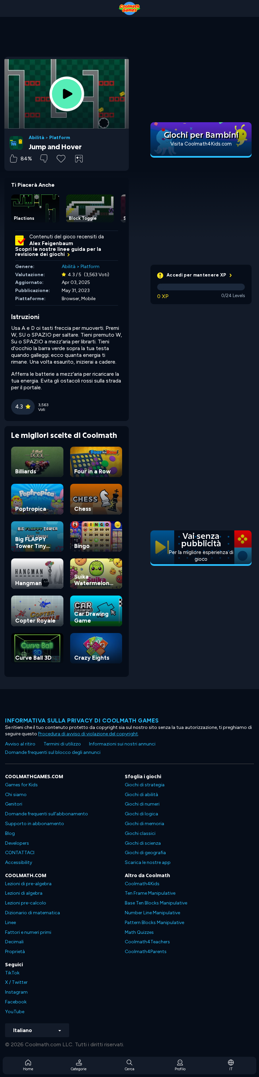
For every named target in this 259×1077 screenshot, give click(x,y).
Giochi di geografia (145, 853)
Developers (17, 843)
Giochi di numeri (142, 804)
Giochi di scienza (143, 843)
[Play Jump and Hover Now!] (67, 94)
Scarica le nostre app (148, 862)
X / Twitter (16, 982)
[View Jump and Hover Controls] (79, 158)
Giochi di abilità (141, 794)
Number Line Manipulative (152, 913)
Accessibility (18, 862)
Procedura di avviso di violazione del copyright (88, 734)
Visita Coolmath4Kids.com (201, 144)
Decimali (14, 942)
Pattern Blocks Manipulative (154, 922)
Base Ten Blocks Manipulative (156, 903)
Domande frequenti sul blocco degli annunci (52, 752)
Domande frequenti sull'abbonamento (46, 814)
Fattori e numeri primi (28, 932)
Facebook (16, 1002)
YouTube (14, 1012)
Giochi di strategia (145, 785)
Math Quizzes (139, 932)
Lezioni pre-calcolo (25, 903)
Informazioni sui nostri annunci (122, 744)
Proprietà (15, 951)
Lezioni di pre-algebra (28, 884)
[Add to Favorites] (61, 158)
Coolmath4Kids (142, 884)
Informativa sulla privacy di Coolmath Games (82, 720)
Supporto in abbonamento (34, 823)
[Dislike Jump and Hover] (43, 158)
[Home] (129, 8)
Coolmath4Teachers (147, 942)
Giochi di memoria (144, 823)
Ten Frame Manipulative (150, 893)
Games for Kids (21, 785)
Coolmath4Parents (146, 951)
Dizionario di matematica (32, 913)
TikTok (12, 973)
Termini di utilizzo (62, 744)
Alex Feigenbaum (51, 243)
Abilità (36, 137)
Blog (10, 833)
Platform (59, 137)
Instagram (16, 992)
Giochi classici (140, 833)
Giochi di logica (141, 814)
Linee (10, 922)
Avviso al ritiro (20, 744)
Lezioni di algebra (23, 893)
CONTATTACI (19, 853)
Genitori (13, 804)
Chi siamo (16, 794)
